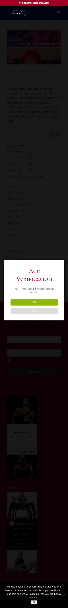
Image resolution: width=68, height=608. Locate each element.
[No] (63, 595)
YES (34, 302)
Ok (34, 602)
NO (34, 310)
